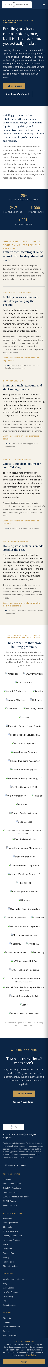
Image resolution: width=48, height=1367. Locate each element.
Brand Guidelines (10, 1335)
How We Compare (11, 1292)
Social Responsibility (11, 1327)
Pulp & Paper (8, 1262)
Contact (6, 1331)
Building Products (10, 1223)
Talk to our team (14, 86)
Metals (6, 1244)
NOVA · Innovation (10, 1192)
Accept (24, 1362)
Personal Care (9, 1253)
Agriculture (7, 1218)
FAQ (5, 1301)
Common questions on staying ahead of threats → (21, 522)
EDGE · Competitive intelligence (16, 1197)
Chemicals (7, 1227)
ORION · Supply (9, 1201)
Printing (6, 1257)
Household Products (11, 1240)
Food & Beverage (10, 1231)
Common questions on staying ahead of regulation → (21, 359)
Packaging (7, 1249)
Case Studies (8, 1288)
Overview (7, 1179)
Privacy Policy (30, 1355)
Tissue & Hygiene (10, 1266)
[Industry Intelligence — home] (17, 4)
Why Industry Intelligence (13, 1279)
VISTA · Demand (10, 1205)
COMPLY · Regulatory (12, 1188)
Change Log (8, 1296)
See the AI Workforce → (17, 94)
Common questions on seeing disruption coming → (21, 437)
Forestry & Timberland (12, 1236)
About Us (7, 1318)
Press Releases (9, 1305)
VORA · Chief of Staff (12, 1184)
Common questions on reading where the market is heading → (21, 604)
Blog (5, 1283)
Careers (6, 1322)
